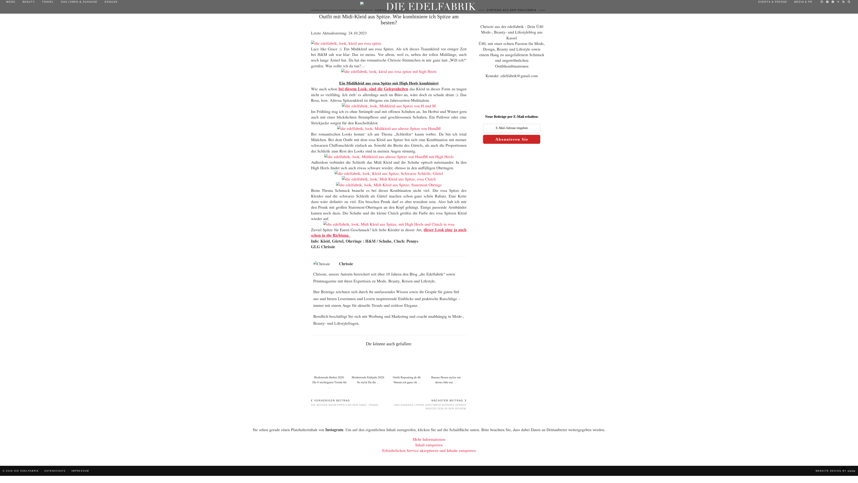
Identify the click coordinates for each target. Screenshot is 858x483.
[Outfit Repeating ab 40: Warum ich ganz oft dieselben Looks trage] (408, 361)
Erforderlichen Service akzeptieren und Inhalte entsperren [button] (429, 450)
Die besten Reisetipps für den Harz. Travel (345, 402)
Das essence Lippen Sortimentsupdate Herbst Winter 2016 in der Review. (430, 404)
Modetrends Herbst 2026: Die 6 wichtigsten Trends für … (329, 382)
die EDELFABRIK (26, 471)
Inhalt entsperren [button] (429, 444)
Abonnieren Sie (511, 139)
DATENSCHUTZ (55, 471)
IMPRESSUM (80, 471)
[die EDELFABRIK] (429, 7)
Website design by (835, 471)
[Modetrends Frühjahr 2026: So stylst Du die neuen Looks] (369, 361)
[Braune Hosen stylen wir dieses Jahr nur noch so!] (447, 361)
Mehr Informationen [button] (429, 439)
